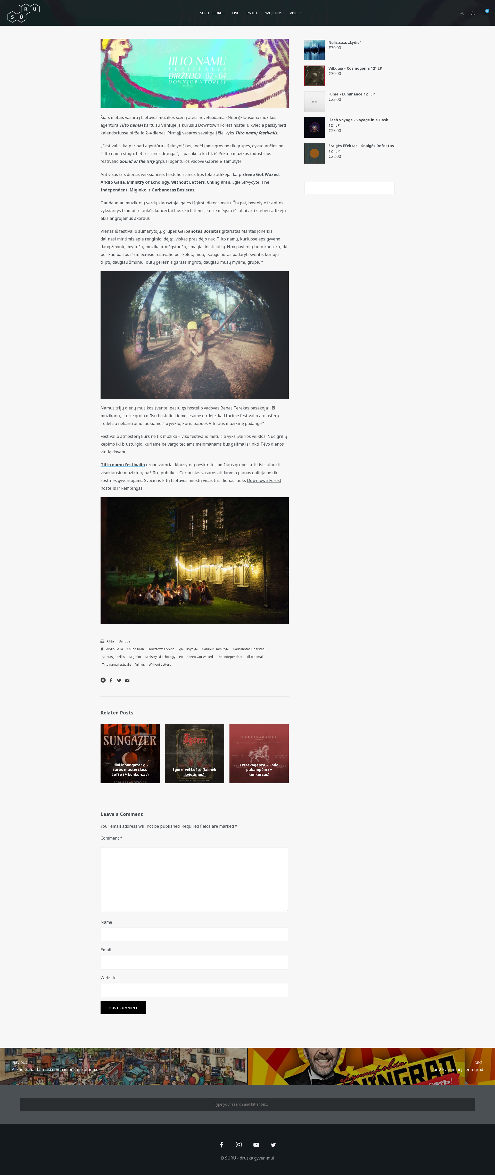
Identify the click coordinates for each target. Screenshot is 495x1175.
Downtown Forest (161, 649)
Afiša (110, 641)
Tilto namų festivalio (123, 465)
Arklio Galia (114, 649)
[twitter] (273, 1145)
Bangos (124, 641)
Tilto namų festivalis (116, 664)
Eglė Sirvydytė (188, 649)
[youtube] (256, 1148)
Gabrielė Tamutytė (215, 649)
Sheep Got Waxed (200, 657)
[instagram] (239, 1145)
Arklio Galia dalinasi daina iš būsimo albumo (55, 1066)
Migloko (135, 657)
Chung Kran (135, 649)
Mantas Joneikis (113, 657)
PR (181, 657)
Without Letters (160, 664)
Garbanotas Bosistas (249, 649)
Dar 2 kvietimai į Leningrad (457, 1066)
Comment (111, 838)
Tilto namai (254, 657)
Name (106, 922)
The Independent (229, 657)
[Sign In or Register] (473, 13)
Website (109, 977)
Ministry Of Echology (160, 657)
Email (106, 950)
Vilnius (140, 664)
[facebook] (221, 1145)
